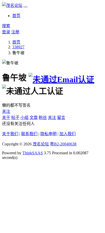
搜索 (6, 26)
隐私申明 (48, 134)
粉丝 (43, 117)
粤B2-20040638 (63, 144)
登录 (6, 32)
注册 (15, 32)
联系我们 (29, 134)
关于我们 (10, 134)
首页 (16, 15)
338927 (18, 47)
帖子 (15, 117)
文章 (34, 117)
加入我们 (67, 134)
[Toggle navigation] (25, 7)
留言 (61, 117)
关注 (6, 111)
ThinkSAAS (32, 153)
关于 (6, 117)
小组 (24, 117)
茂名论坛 (41, 144)
